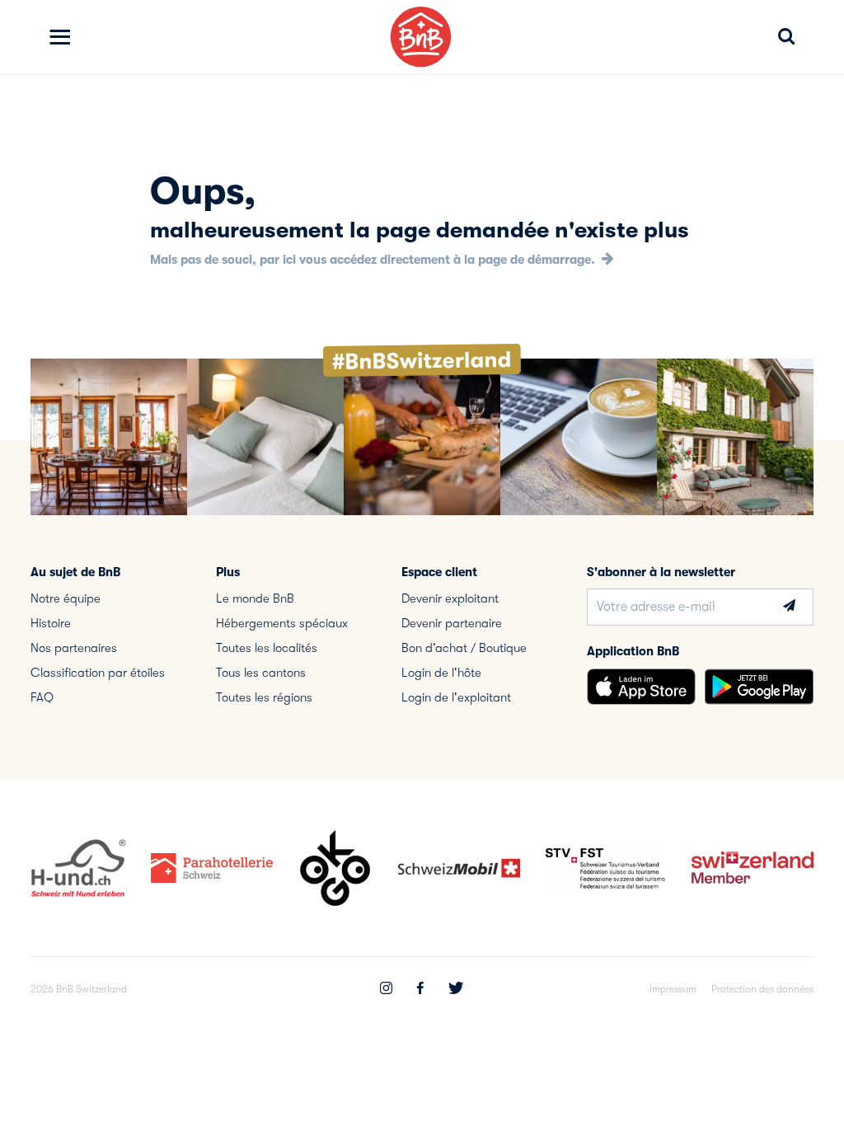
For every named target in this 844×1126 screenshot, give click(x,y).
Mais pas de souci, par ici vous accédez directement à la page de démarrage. (374, 259)
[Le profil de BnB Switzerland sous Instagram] (386, 990)
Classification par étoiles (97, 672)
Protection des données (762, 989)
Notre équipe (65, 598)
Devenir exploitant (450, 598)
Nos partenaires (73, 647)
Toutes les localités (266, 647)
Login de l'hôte (441, 672)
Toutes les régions (264, 697)
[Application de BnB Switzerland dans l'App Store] (641, 687)
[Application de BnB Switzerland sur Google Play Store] (759, 687)
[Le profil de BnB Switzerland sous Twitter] (455, 990)
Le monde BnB (255, 598)
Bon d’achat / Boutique (464, 647)
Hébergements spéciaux (282, 623)
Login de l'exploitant (456, 697)
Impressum (672, 989)
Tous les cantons (261, 672)
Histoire (50, 623)
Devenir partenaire (451, 623)
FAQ (42, 697)
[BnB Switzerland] (421, 37)
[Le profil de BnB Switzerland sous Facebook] (420, 990)
